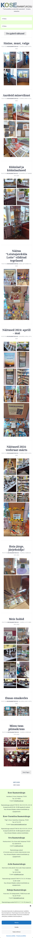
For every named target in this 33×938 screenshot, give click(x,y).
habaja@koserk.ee (18, 898)
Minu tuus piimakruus (16, 727)
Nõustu (17, 922)
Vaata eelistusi (16, 932)
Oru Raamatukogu (12, 46)
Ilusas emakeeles (16, 698)
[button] (30, 906)
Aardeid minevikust (16, 95)
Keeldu (16, 927)
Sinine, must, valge (16, 43)
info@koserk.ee (18, 801)
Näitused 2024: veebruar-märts (16, 448)
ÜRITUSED (16, 785)
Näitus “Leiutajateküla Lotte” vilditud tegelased (16, 255)
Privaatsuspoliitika (21, 935)
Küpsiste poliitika (10, 935)
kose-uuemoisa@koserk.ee (19, 824)
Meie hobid (16, 619)
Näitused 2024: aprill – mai (16, 331)
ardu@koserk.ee (19, 874)
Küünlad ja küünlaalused (16, 169)
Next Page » (26, 772)
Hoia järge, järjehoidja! (16, 548)
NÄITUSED (16, 782)
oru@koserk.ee (18, 846)
